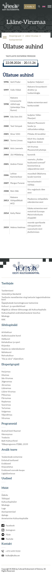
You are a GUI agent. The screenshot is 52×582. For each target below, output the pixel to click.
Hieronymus (7, 434)
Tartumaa (6, 408)
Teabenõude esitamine (12, 457)
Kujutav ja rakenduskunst (13, 349)
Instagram (10, 530)
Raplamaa (6, 401)
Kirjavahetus (7, 467)
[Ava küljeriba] (5, 37)
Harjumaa (6, 371)
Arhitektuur (7, 332)
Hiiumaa (5, 375)
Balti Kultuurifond (9, 441)
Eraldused (6, 463)
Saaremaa (6, 405)
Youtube (9, 539)
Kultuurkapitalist (9, 502)
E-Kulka (28, 6)
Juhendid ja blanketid (11, 294)
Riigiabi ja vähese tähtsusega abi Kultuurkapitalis (24, 309)
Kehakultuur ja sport (11, 342)
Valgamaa (6, 411)
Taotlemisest (7, 290)
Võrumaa (6, 418)
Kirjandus (6, 345)
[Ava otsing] (39, 6)
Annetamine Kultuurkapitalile (15, 518)
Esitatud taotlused (10, 460)
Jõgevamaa (7, 381)
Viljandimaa (7, 415)
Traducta (6, 437)
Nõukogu (5, 316)
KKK (3, 319)
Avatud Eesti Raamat (11, 431)
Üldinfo (5, 495)
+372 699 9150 (13, 551)
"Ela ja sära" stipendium (12, 359)
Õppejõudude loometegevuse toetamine (20, 303)
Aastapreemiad (9, 512)
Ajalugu (5, 515)
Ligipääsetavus (8, 473)
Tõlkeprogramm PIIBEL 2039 (15, 444)
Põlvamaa (6, 395)
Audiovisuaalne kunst (11, 335)
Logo (4, 508)
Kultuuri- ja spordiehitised (13, 306)
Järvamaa (6, 385)
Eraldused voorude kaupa (13, 470)
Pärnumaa (6, 398)
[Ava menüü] (49, 7)
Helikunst (6, 339)
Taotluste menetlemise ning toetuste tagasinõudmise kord (26, 298)
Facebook (10, 525)
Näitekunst (6, 352)
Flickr (8, 534)
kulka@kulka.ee (13, 555)
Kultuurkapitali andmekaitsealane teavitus (21, 313)
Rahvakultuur (8, 355)
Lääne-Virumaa (9, 391)
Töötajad (5, 498)
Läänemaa (6, 388)
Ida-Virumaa (7, 378)
